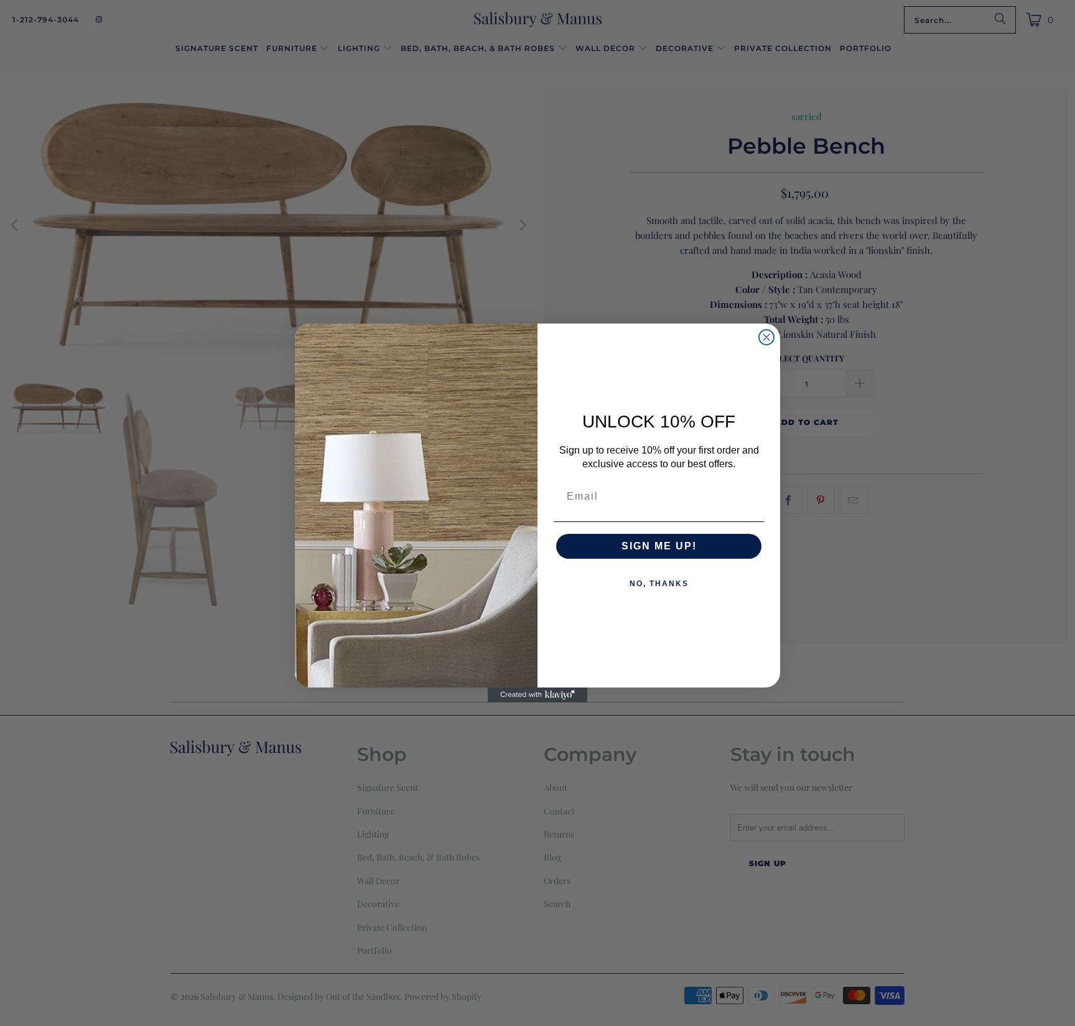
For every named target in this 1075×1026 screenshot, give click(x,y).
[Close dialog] (766, 337)
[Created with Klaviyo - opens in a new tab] (537, 695)
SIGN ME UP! (659, 546)
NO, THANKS (659, 583)
